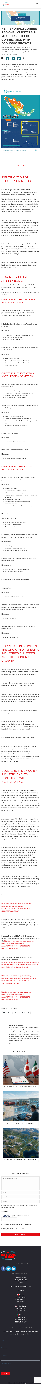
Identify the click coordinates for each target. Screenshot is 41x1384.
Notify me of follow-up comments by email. (17, 1224)
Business (6, 49)
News (30, 49)
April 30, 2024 (26, 47)
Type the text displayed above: (20, 1216)
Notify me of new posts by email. (14, 1228)
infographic (18, 49)
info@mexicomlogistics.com (22, 1286)
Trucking (8, 54)
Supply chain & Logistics (19, 52)
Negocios (25, 49)
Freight (12, 49)
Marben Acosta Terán (9, 47)
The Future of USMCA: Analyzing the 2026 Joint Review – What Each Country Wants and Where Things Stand (21, 1087)
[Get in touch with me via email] (10, 1043)
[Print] (24, 58)
